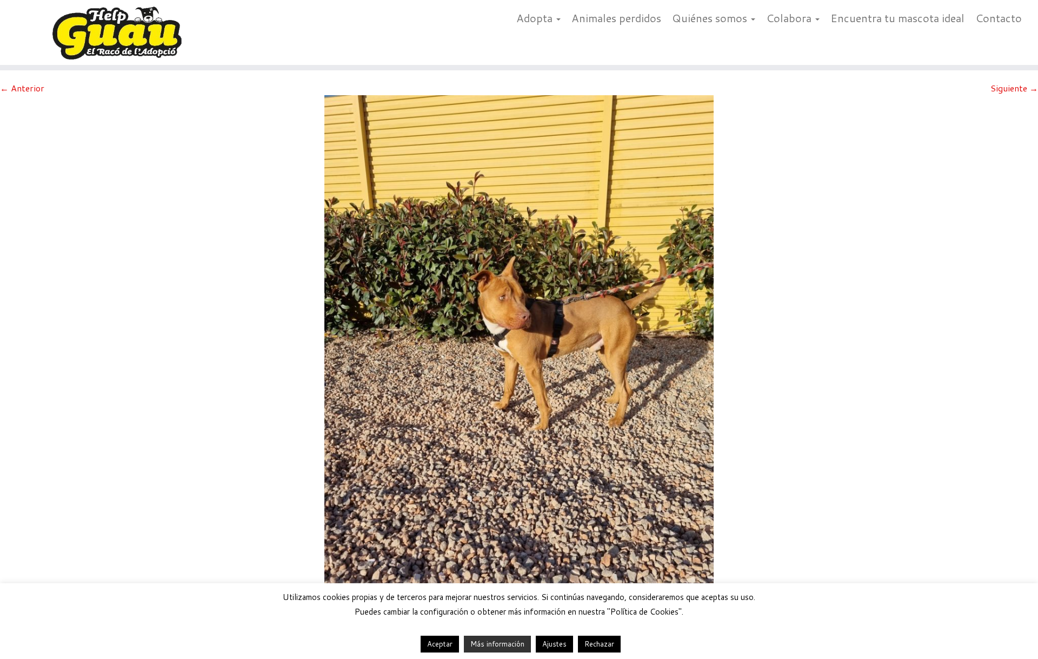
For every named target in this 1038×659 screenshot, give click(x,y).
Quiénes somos (711, 17)
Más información (497, 644)
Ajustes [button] (554, 644)
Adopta (535, 17)
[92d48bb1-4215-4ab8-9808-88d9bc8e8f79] (519, 353)
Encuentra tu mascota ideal (897, 17)
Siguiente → (1014, 88)
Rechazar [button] (599, 644)
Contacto (998, 17)
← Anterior (22, 88)
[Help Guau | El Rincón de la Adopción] (119, 32)
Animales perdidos (616, 17)
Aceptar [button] (440, 644)
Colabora (790, 17)
